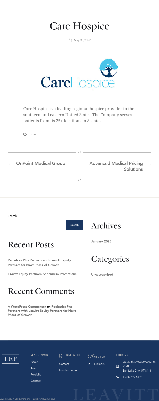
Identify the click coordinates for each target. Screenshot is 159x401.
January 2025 (101, 241)
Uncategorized (102, 274)
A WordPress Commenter (27, 306)
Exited (33, 134)
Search (12, 216)
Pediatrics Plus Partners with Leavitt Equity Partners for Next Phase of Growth (42, 310)
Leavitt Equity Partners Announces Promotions (42, 273)
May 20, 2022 (82, 40)
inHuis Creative (47, 399)
